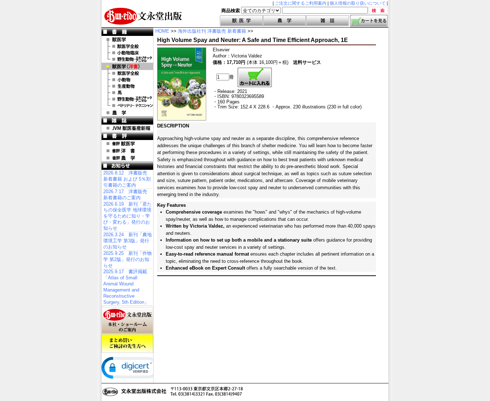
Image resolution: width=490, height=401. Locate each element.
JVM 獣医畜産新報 (127, 128)
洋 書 (127, 66)
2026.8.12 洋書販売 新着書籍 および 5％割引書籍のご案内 (127, 179)
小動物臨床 (127, 53)
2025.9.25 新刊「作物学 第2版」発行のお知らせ (127, 259)
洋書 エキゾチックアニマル (127, 99)
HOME (162, 31)
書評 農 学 (127, 158)
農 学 (127, 112)
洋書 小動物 (127, 79)
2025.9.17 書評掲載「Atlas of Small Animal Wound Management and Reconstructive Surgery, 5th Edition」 (126, 286)
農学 (284, 20)
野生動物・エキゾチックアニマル (127, 59)
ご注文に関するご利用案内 (300, 3)
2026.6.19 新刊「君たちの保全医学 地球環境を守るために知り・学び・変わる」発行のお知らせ (127, 216)
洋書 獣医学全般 (127, 73)
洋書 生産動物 (127, 86)
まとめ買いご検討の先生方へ (127, 343)
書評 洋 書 (127, 150)
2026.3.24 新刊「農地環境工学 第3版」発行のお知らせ (127, 241)
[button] (130, 367)
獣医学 (241, 20)
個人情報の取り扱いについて (358, 3)
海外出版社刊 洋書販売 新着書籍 (212, 31)
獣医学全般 (127, 46)
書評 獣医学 (127, 143)
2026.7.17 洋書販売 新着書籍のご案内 (125, 194)
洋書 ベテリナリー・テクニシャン (127, 105)
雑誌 (327, 20)
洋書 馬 (127, 92)
